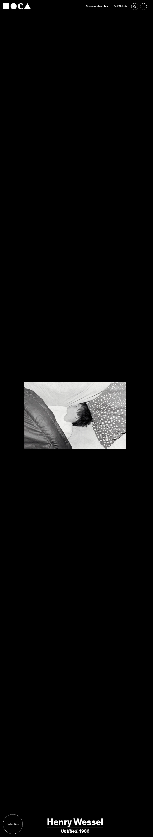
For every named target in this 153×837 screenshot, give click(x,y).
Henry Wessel (75, 821)
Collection (13, 824)
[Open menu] (143, 6)
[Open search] (134, 6)
